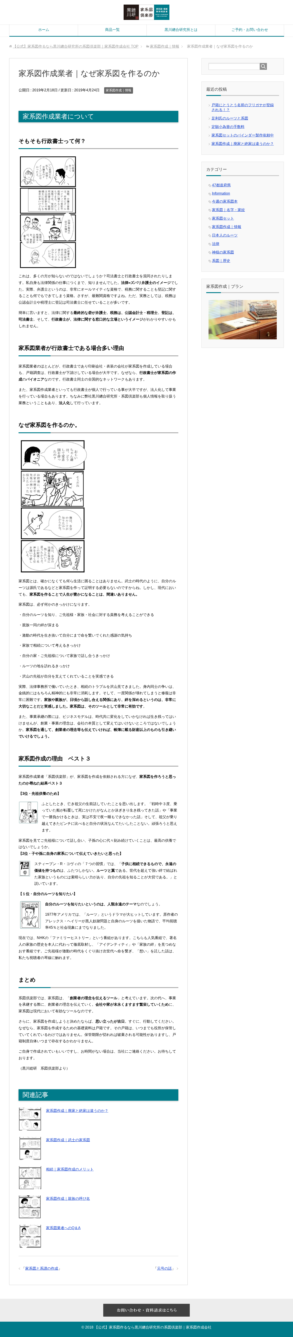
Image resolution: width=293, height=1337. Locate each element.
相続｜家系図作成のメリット (70, 1169)
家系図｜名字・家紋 (228, 210)
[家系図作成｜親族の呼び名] (30, 1215)
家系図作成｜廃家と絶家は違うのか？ (77, 1111)
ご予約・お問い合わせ (249, 30)
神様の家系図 (223, 252)
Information (221, 193)
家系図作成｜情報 (118, 90)
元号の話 (164, 1268)
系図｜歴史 (221, 261)
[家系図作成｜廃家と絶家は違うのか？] (30, 1127)
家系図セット (223, 218)
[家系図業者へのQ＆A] (30, 1244)
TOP (75, 46)
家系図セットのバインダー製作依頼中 (243, 135)
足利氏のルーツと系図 (230, 118)
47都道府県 (221, 185)
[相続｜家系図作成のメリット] (30, 1185)
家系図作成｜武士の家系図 (68, 1140)
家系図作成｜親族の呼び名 (68, 1199)
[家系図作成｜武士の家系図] (30, 1156)
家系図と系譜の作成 (41, 1268)
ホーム (43, 30)
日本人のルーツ (225, 235)
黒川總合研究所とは (181, 30)
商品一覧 (112, 30)
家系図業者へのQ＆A (63, 1228)
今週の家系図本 (225, 201)
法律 (215, 244)
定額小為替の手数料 (228, 127)
